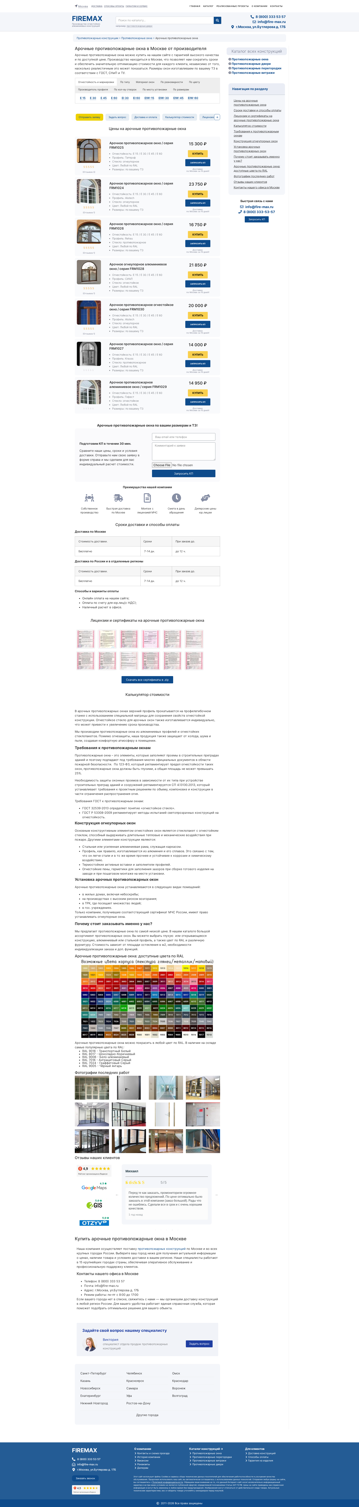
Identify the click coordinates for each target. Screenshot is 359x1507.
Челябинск (134, 1373)
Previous (117, 1194)
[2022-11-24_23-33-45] (172, 660)
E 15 (82, 98)
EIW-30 (164, 98)
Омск (176, 1373)
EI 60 (136, 98)
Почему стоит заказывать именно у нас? (257, 158)
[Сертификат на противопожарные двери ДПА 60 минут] (107, 639)
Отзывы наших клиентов (250, 181)
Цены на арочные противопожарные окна (250, 102)
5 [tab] (178, 1230)
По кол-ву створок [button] (125, 89)
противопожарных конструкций (162, 1249)
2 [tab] (161, 1230)
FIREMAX (87, 18)
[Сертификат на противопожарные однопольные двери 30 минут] (107, 660)
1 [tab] (155, 1230)
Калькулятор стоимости (250, 125)
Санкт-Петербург (93, 1373)
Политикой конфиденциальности (167, 1482)
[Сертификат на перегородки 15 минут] (129, 639)
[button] (198, 153)
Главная (195, 6)
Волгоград (180, 1396)
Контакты (276, 6)
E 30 (93, 98)
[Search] (217, 20)
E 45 (104, 98)
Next (216, 1194)
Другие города (147, 1415)
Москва (83, 6)
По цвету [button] (194, 81)
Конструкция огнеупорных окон (256, 141)
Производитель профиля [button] (93, 89)
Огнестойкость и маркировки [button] (96, 81)
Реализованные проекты (233, 6)
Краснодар (180, 1381)
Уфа (129, 1396)
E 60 (114, 98)
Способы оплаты (114, 6)
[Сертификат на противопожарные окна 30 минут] (194, 639)
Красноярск (135, 1381)
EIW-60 (193, 98)
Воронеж (178, 1388)
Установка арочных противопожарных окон (250, 149)
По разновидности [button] (172, 81)
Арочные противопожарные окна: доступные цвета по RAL (257, 168)
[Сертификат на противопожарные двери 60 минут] (172, 639)
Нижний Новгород (94, 1403)
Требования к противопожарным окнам (256, 133)
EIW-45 (178, 98)
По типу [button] (125, 81)
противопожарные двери (139, 26)
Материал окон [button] (145, 81)
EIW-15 (149, 98)
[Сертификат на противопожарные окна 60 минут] (129, 660)
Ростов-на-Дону (138, 1403)
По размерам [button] (181, 89)
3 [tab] (166, 1230)
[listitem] (89, 117)
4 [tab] (172, 1230)
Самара (132, 1388)
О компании (259, 6)
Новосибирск (90, 1388)
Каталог (208, 6)
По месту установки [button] (155, 89)
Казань (85, 1381)
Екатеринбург (90, 1396)
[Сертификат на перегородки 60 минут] (85, 639)
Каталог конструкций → (206, 1449)
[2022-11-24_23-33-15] (150, 660)
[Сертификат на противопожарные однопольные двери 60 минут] (194, 660)
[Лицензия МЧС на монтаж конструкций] (150, 639)
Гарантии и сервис (137, 6)
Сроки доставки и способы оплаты (257, 110)
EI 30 (125, 98)
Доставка (96, 6)
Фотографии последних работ (254, 176)
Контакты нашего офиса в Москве (257, 187)
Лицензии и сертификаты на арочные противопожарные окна (256, 118)
